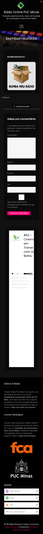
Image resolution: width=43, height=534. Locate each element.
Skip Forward (32, 274)
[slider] (18, 273)
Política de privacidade (21, 530)
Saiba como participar (27, 436)
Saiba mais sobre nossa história (23, 407)
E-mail (10, 173)
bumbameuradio (16, 56)
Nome (10, 162)
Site (8, 184)
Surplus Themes (10, 527)
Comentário (12, 135)
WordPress (33, 527)
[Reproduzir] (12, 274)
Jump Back (30, 274)
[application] (21, 273)
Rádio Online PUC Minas (21, 12)
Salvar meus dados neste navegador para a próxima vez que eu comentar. (20, 204)
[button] (41, 2)
